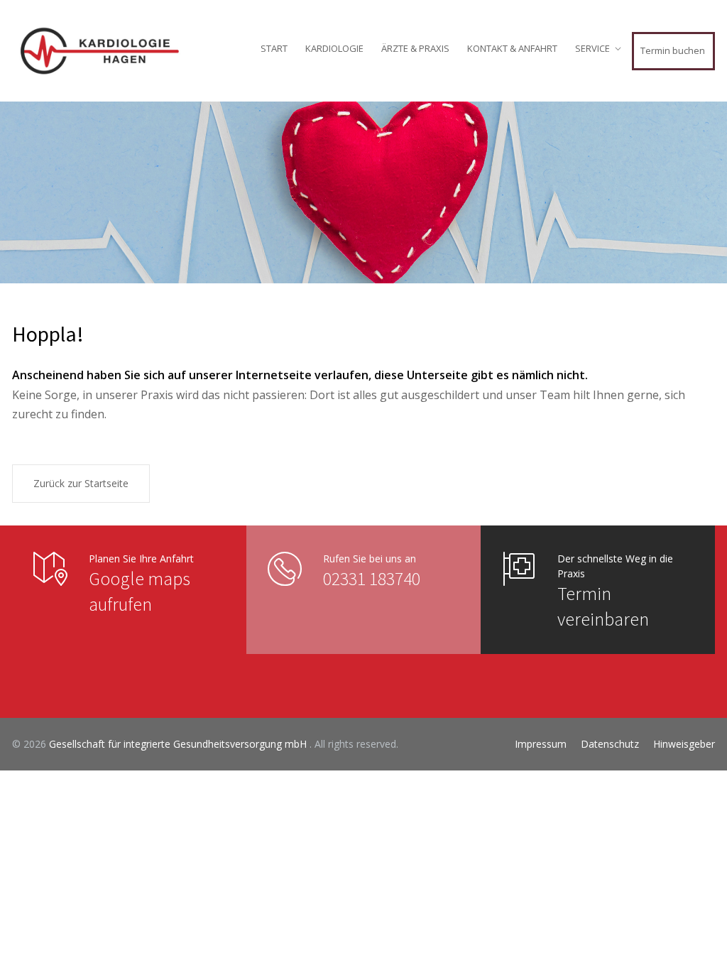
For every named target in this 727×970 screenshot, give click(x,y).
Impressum (541, 744)
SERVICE (592, 48)
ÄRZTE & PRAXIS (415, 48)
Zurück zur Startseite (81, 483)
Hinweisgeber (684, 744)
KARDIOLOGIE (334, 48)
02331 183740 (371, 578)
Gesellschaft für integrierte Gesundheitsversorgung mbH (179, 744)
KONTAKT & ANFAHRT (512, 48)
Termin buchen (672, 50)
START (274, 48)
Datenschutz (610, 744)
